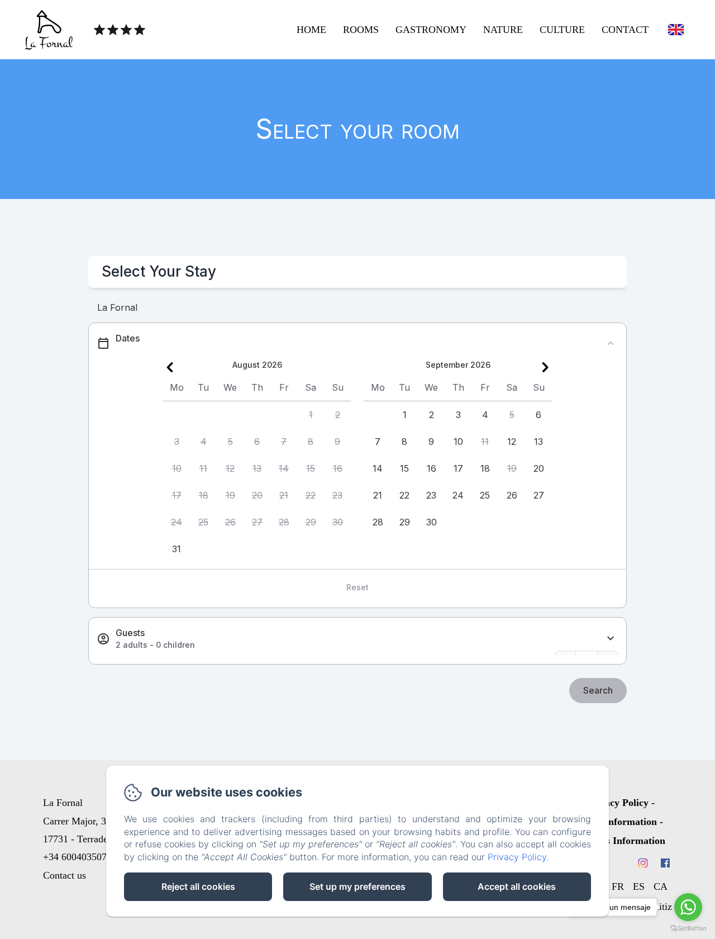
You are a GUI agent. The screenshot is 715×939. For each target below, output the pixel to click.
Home (311, 29)
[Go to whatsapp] (688, 907)
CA (661, 886)
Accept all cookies (517, 886)
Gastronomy (430, 29)
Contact (625, 29)
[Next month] (545, 367)
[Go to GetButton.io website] (688, 928)
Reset (357, 587)
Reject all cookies (198, 886)
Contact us (64, 875)
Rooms (361, 29)
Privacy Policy (618, 802)
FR (618, 886)
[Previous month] (170, 367)
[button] (310, 414)
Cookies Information (620, 840)
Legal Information (617, 821)
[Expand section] (610, 639)
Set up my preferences (357, 886)
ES (639, 886)
